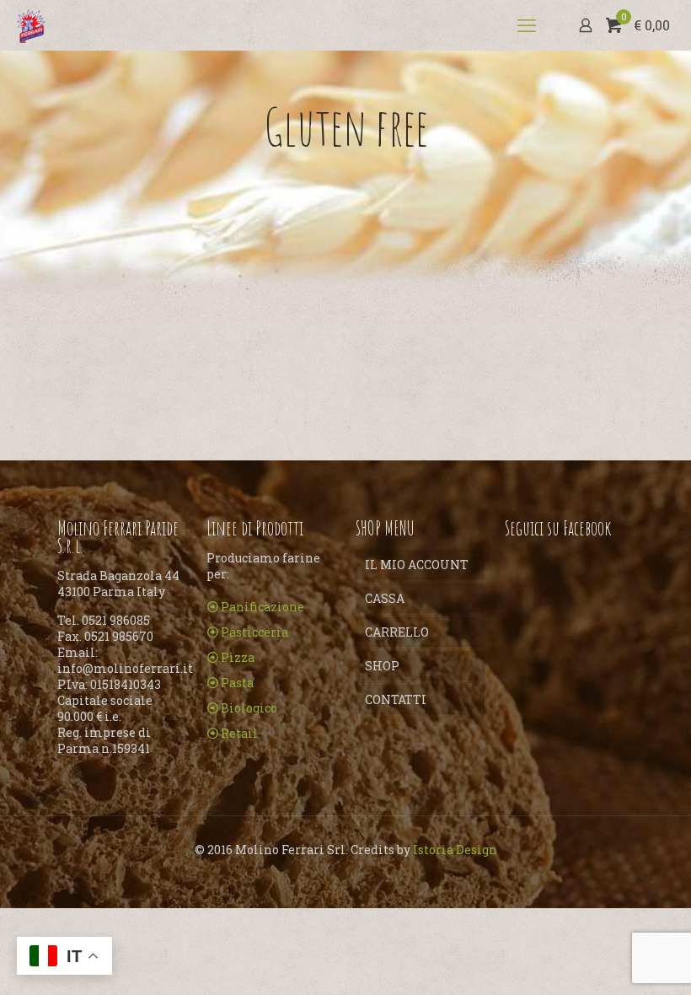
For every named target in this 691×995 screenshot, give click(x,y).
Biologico (249, 708)
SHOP (382, 666)
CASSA (384, 598)
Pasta (237, 683)
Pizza (237, 657)
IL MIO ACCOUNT (417, 565)
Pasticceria (254, 632)
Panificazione (262, 607)
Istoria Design (455, 850)
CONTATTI (395, 699)
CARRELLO (397, 632)
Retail (239, 733)
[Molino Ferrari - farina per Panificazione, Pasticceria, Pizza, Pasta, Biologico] (31, 25)
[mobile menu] (526, 25)
